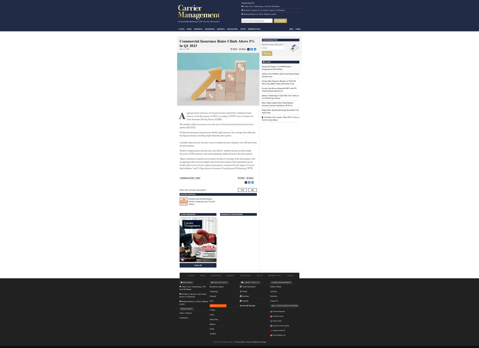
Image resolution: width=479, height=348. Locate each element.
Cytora (212, 314)
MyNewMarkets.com (279, 335)
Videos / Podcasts (185, 313)
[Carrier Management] (207, 12)
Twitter (244, 291)
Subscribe (273, 296)
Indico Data (214, 319)
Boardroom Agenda (217, 286)
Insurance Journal (278, 316)
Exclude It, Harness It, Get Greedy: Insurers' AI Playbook (264, 10)
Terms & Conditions (252, 342)
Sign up (267, 53)
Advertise (273, 291)
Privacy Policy (240, 342)
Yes (242, 190)
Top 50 (242, 29)
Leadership (210, 29)
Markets (221, 29)
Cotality (212, 310)
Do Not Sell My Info (247, 305)
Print (235, 49)
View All (198, 265)
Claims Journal (277, 321)
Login (298, 29)
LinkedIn (244, 301)
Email (243, 49)
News (189, 29)
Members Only (254, 29)
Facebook (245, 296)
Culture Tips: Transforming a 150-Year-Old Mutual (262, 6)
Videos (290, 275)
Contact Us (274, 301)
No (252, 190)
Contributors (183, 318)
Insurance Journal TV (279, 330)
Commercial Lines (187, 178)
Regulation (232, 29)
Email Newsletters (248, 286)
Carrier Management (279, 311)
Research (198, 29)
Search (281, 20)
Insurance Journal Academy (281, 326)
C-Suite (181, 29)
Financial (213, 296)
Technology (214, 291)
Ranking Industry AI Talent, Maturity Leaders (260, 14)
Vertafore (213, 333)
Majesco (212, 324)
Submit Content (275, 286)
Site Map (263, 342)
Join (291, 29)
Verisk (212, 329)
